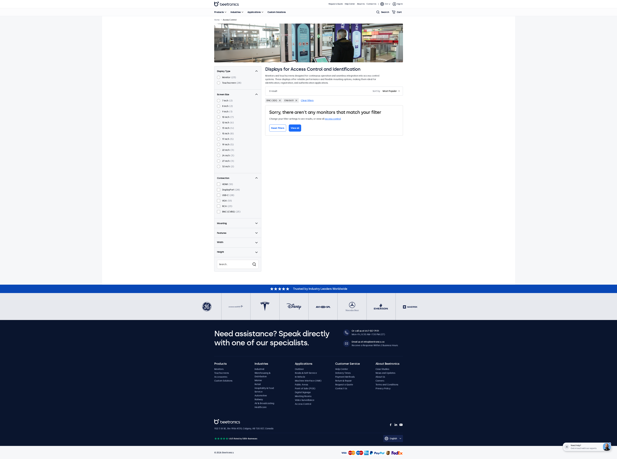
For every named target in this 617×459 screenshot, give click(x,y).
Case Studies (382, 369)
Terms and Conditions (387, 384)
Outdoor (299, 369)
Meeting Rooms (303, 396)
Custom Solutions (276, 12)
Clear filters (307, 100)
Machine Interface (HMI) (308, 381)
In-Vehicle (300, 377)
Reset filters (277, 128)
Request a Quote (336, 4)
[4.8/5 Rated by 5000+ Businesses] (221, 438)
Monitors (219, 369)
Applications (254, 12)
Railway (259, 399)
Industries (236, 12)
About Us (361, 4)
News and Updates (385, 373)
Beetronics (226, 4)
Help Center (350, 4)
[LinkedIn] (396, 425)
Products (219, 12)
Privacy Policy (383, 388)
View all (295, 128)
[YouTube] (401, 425)
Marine (258, 380)
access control (333, 119)
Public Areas (301, 384)
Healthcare (261, 407)
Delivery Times (343, 373)
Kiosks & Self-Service (306, 373)
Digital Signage (303, 392)
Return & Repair (343, 381)
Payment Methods (345, 377)
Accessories (220, 377)
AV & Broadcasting (264, 403)
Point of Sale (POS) (305, 388)
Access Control (303, 404)
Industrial (259, 369)
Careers (380, 381)
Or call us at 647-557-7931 (365, 331)
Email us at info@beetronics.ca (368, 342)
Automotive (261, 395)
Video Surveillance (304, 400)
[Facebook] (391, 425)
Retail (258, 384)
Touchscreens (221, 373)
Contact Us (371, 4)
